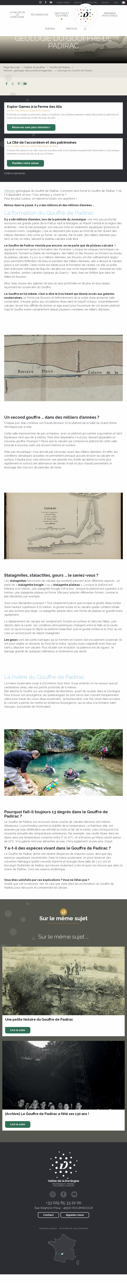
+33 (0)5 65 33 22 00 (63, 1202)
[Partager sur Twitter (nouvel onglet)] (12, 84)
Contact (48, 1215)
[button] (123, 2)
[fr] (123, 2)
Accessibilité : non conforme (73, 1228)
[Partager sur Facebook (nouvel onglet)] (6, 84)
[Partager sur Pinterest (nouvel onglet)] (18, 84)
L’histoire (9, 190)
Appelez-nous (75, 1215)
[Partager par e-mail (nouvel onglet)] (25, 84)
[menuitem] (17, 14)
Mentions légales (48, 1228)
